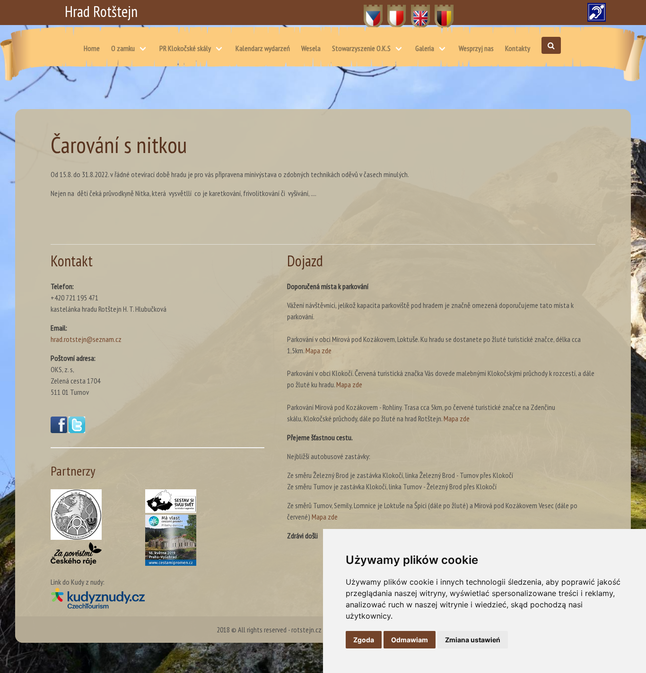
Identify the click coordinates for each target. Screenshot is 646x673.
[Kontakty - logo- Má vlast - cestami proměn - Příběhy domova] (170, 540)
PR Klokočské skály (185, 48)
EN (415, 11)
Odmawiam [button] (409, 640)
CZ (368, 11)
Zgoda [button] (363, 640)
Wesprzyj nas (476, 48)
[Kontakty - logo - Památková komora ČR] (76, 514)
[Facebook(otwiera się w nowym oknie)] (59, 430)
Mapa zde (319, 350)
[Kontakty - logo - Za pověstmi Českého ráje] (76, 553)
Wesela (311, 48)
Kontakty (517, 48)
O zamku (123, 48)
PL (390, 11)
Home (92, 48)
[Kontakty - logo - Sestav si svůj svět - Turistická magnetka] (170, 501)
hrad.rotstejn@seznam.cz (86, 339)
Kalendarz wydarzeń (263, 48)
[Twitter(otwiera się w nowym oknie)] (77, 430)
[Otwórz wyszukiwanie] (551, 45)
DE (439, 11)
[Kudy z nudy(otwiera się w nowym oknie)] (157, 598)
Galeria (424, 48)
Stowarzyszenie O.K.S (361, 48)
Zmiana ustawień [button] (472, 640)
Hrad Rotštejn (101, 11)
